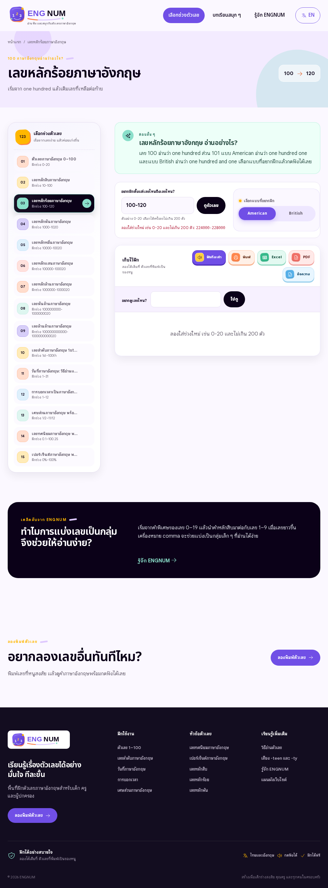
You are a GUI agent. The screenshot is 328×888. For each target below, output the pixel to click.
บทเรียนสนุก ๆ (227, 15)
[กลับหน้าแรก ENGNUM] (39, 739)
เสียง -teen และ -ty (279, 758)
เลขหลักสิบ (198, 769)
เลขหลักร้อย (199, 779)
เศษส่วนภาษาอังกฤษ (135, 790)
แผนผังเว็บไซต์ (274, 779)
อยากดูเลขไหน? (134, 300)
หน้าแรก (14, 41)
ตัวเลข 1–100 (129, 747)
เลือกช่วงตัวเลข (183, 15)
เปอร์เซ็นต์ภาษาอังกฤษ (209, 758)
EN (311, 15)
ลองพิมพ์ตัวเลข (292, 657)
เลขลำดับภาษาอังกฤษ (135, 758)
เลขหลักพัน (199, 790)
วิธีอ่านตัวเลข (271, 747)
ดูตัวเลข (211, 205)
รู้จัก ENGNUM (269, 15)
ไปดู (234, 299)
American (257, 213)
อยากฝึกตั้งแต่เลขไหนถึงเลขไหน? (148, 191)
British (296, 213)
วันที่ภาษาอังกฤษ (132, 769)
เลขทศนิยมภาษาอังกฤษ (209, 747)
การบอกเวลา (128, 779)
